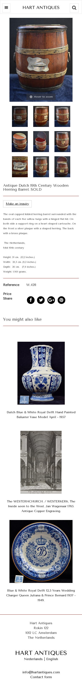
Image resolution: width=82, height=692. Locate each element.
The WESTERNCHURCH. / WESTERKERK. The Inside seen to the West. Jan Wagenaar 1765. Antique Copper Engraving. (41, 506)
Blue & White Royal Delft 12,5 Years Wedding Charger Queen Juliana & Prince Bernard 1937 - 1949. (41, 595)
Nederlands (33, 659)
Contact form (41, 677)
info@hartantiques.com (41, 672)
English (52, 659)
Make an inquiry (17, 204)
